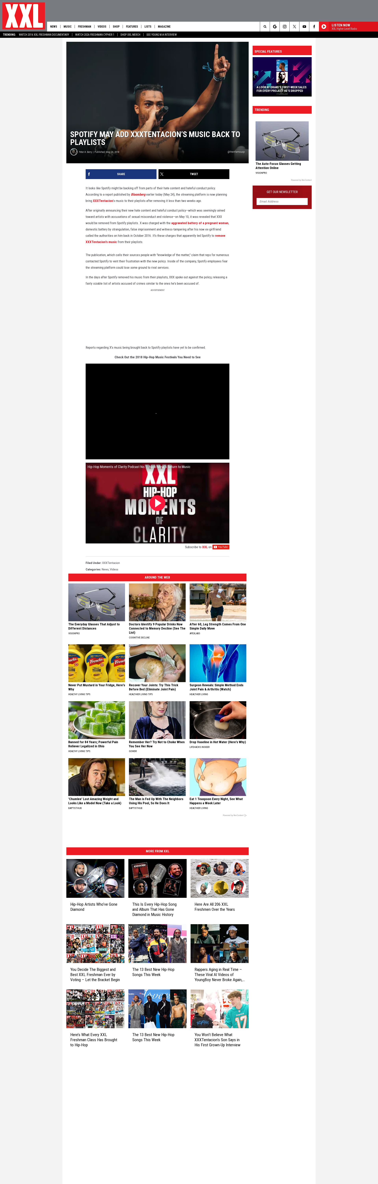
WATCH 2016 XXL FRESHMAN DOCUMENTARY (44, 34)
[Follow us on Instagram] (284, 27)
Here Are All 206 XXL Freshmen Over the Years (215, 907)
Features (132, 26)
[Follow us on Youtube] (304, 27)
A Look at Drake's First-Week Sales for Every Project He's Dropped (282, 89)
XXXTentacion (103, 201)
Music (67, 26)
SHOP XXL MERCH (130, 34)
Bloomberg (138, 194)
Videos (102, 26)
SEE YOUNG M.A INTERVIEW (161, 34)
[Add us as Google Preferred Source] (275, 27)
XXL (205, 547)
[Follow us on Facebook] (314, 27)
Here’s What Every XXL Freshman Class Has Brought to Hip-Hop (93, 1039)
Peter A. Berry (85, 151)
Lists (148, 26)
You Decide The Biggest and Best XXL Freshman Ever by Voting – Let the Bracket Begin (95, 974)
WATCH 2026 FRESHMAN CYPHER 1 (94, 34)
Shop (116, 26)
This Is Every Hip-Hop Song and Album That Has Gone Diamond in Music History (154, 909)
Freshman (84, 26)
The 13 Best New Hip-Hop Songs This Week (153, 972)
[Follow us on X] (294, 27)
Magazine (164, 26)
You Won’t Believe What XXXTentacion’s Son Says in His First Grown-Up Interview (217, 1039)
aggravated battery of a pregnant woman (199, 223)
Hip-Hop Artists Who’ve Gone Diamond (93, 907)
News (53, 26)
